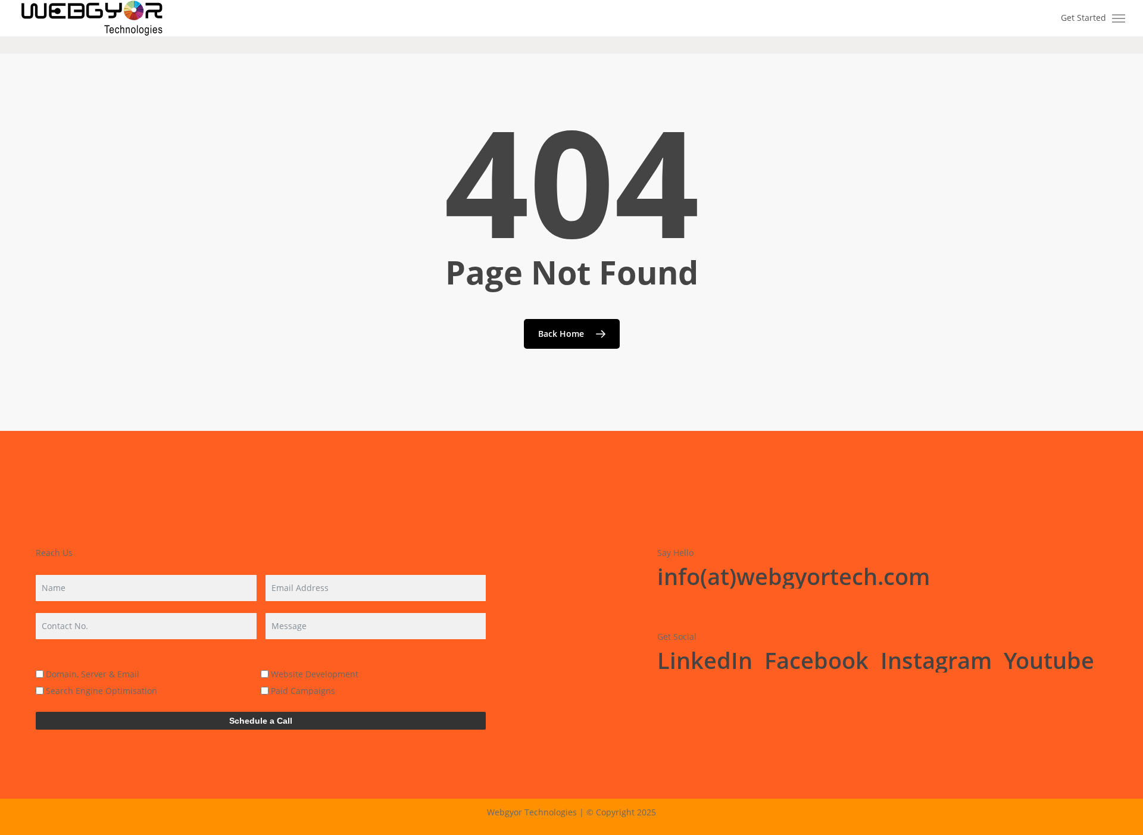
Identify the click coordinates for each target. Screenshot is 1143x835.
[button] (1119, 18)
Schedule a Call (260, 720)
